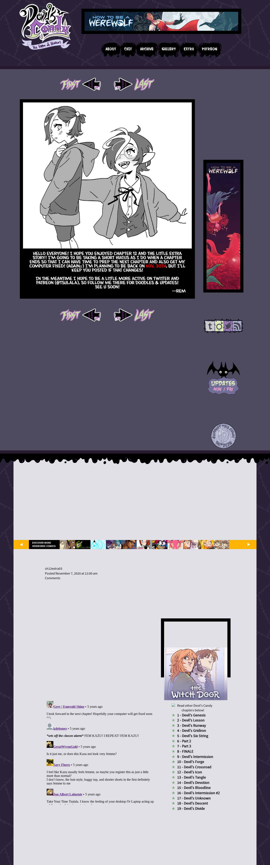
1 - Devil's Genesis (191, 715)
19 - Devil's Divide (191, 808)
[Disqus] (100, 638)
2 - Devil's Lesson (191, 720)
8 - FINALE (185, 751)
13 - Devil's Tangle (191, 777)
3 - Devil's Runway (191, 725)
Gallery (169, 49)
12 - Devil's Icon (189, 772)
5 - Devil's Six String (192, 735)
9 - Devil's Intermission (195, 756)
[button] (223, 436)
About (110, 49)
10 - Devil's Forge (190, 761)
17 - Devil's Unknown (194, 798)
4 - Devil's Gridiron (191, 730)
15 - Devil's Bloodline (194, 787)
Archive (147, 49)
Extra (189, 49)
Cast (128, 49)
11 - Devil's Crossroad (194, 767)
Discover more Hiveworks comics (44, 544)
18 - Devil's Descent (192, 803)
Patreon (209, 49)
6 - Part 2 (184, 741)
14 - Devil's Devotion (193, 782)
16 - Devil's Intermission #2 (198, 793)
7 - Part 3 (184, 746)
